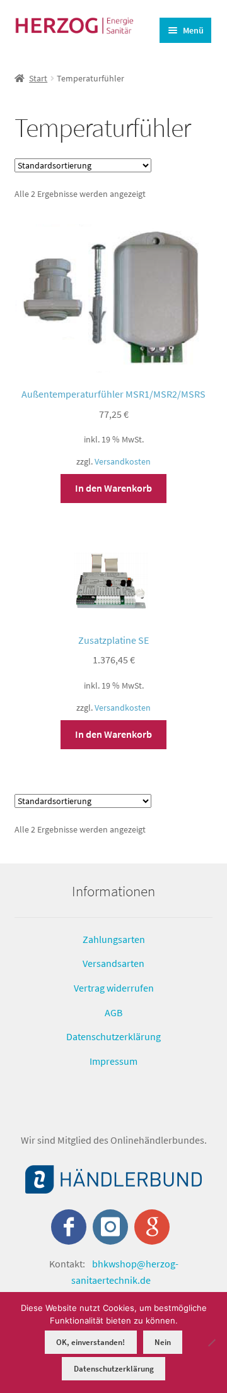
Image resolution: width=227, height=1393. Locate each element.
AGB (113, 1012)
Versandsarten (113, 963)
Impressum (113, 1061)
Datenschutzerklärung (113, 1036)
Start (38, 78)
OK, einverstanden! (90, 1342)
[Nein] (211, 1342)
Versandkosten (123, 461)
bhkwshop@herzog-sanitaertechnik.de (124, 1271)
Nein (162, 1342)
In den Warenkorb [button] (113, 488)
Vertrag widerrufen (114, 987)
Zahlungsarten (114, 939)
